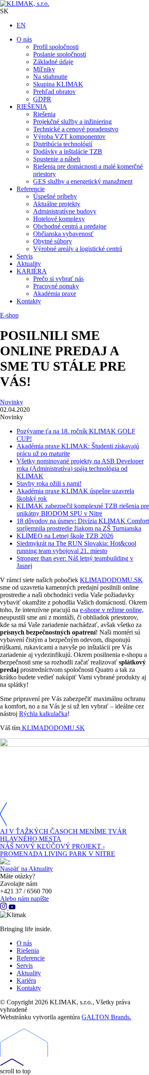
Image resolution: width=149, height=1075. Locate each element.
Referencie (31, 958)
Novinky (11, 402)
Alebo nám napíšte (24, 898)
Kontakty (29, 987)
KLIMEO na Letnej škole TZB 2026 (65, 535)
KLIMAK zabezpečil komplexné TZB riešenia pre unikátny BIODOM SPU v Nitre (83, 509)
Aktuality (29, 973)
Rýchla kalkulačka (43, 713)
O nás (24, 943)
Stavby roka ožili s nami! (49, 483)
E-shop (9, 315)
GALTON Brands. (106, 1017)
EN (21, 25)
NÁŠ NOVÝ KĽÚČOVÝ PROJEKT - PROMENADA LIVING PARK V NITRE (57, 850)
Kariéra (26, 980)
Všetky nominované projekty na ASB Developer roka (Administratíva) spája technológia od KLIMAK (80, 469)
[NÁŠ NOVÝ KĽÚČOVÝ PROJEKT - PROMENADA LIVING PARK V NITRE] (5, 861)
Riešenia (28, 950)
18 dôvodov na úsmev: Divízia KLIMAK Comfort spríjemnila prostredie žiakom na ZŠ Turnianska (83, 524)
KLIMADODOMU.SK (111, 579)
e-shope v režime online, (112, 609)
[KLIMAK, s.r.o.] (74, 3)
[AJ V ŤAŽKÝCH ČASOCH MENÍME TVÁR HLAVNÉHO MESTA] (3, 823)
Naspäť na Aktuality (26, 868)
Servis (25, 965)
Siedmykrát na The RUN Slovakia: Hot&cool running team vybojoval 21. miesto (76, 547)
